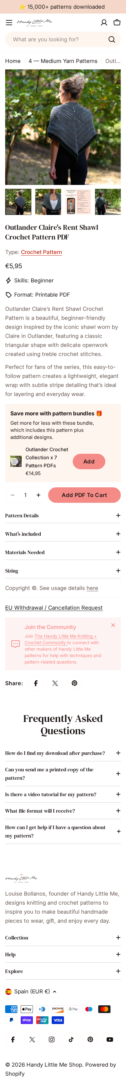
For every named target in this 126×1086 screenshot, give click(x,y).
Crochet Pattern (41, 252)
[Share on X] (55, 683)
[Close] (113, 625)
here (92, 588)
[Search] (112, 39)
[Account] (104, 22)
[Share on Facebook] (36, 683)
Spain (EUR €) (32, 991)
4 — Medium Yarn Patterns (63, 61)
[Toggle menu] (9, 22)
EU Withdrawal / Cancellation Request (54, 607)
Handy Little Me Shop (54, 1064)
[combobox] (63, 39)
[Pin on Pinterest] (74, 683)
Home (13, 61)
